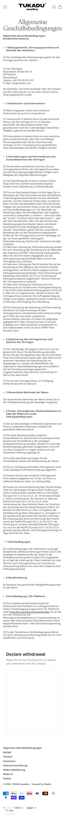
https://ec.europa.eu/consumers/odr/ (30, 611)
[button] (54, 7)
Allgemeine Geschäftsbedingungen (22, 747)
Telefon (7, 778)
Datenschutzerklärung (15, 765)
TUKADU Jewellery (20, 784)
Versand (7, 756)
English (29, 807)
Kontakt (7, 752)
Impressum (9, 761)
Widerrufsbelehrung (14, 769)
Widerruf (8, 774)
